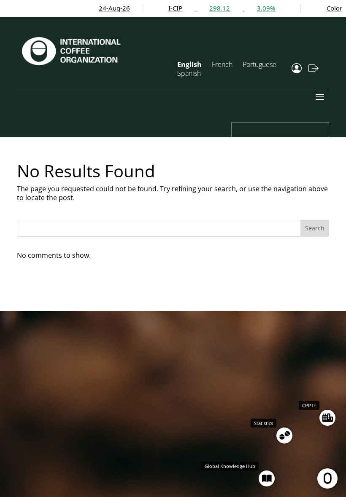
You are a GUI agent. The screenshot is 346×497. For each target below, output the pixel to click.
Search (314, 228)
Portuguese (259, 64)
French (222, 64)
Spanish (189, 73)
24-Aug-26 (95, 8)
